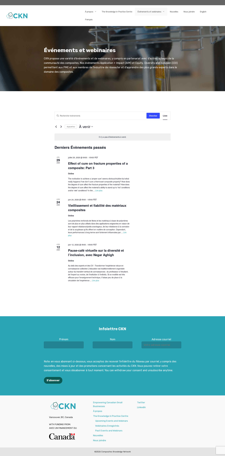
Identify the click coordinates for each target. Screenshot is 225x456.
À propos (89, 12)
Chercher (153, 115)
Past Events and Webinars (108, 430)
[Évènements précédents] (56, 126)
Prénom (63, 339)
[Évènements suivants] (61, 126)
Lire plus (98, 190)
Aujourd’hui (71, 126)
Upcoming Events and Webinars (111, 421)
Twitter (141, 402)
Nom (112, 339)
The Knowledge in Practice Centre (117, 12)
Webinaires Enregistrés (107, 425)
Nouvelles (174, 12)
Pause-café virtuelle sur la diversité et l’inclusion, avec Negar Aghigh (96, 252)
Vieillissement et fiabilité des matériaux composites (97, 207)
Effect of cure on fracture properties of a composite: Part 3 (98, 165)
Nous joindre (189, 12)
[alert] (113, 137)
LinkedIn (141, 407)
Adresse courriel (161, 339)
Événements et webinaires (149, 12)
